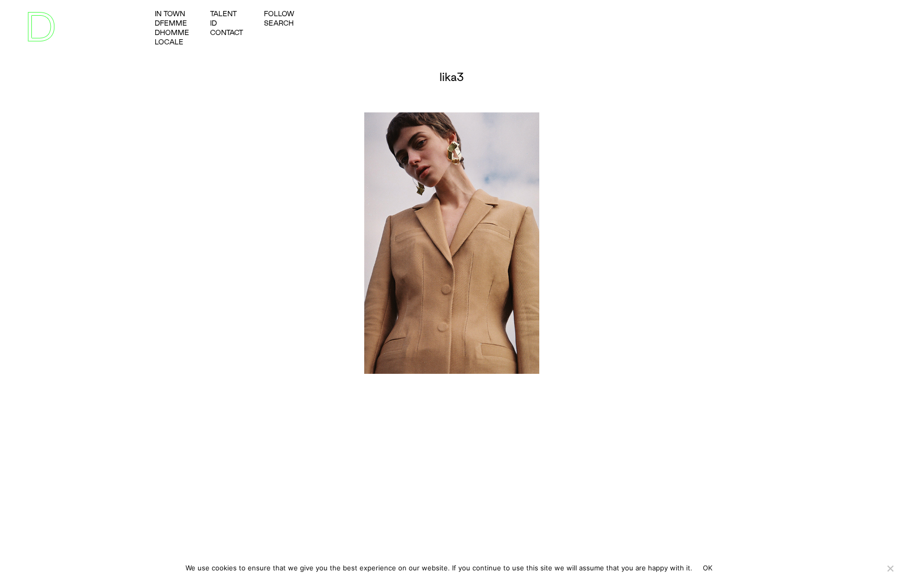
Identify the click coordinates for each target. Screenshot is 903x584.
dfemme (171, 23)
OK (708, 568)
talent (223, 13)
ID (213, 23)
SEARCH (279, 23)
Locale (169, 41)
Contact (226, 32)
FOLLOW (279, 13)
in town (170, 13)
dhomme (172, 32)
